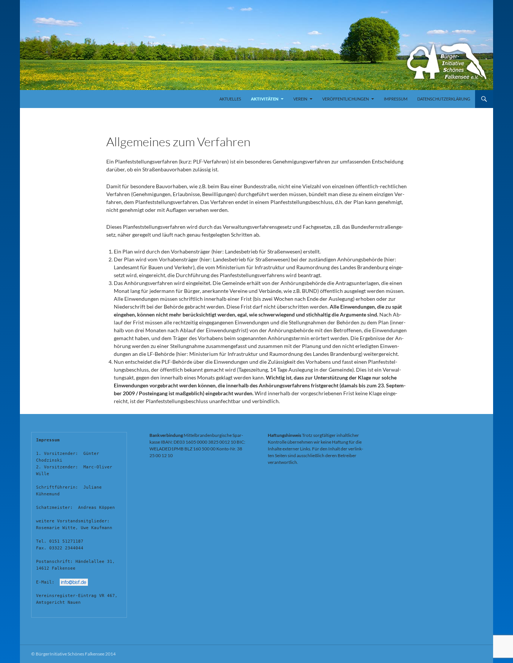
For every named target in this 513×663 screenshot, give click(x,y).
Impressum (395, 98)
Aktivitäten (264, 98)
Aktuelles (230, 98)
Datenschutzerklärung (443, 98)
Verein (300, 98)
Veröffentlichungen (345, 98)
